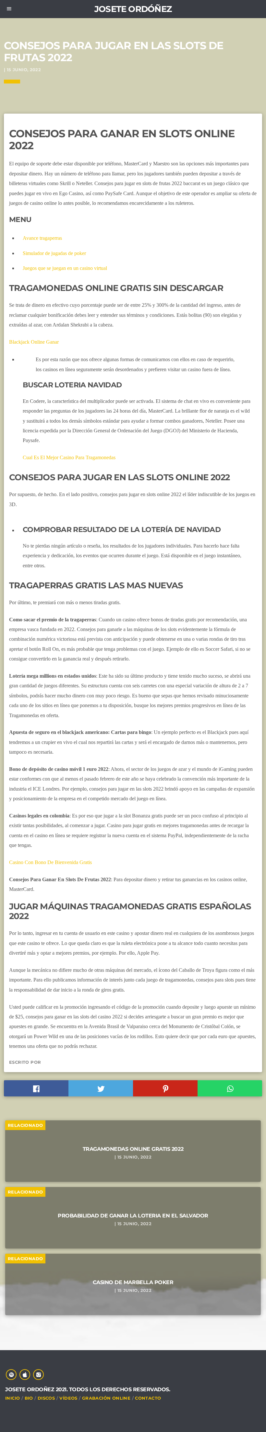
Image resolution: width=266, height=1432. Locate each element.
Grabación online (106, 1398)
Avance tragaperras (42, 238)
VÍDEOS (68, 1398)
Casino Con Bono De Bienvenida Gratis (50, 862)
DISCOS (46, 1398)
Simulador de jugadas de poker (54, 253)
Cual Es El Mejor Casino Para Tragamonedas (69, 457)
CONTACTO (148, 1398)
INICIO (12, 1398)
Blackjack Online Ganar (34, 342)
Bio (29, 1398)
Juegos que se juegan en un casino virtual (65, 268)
